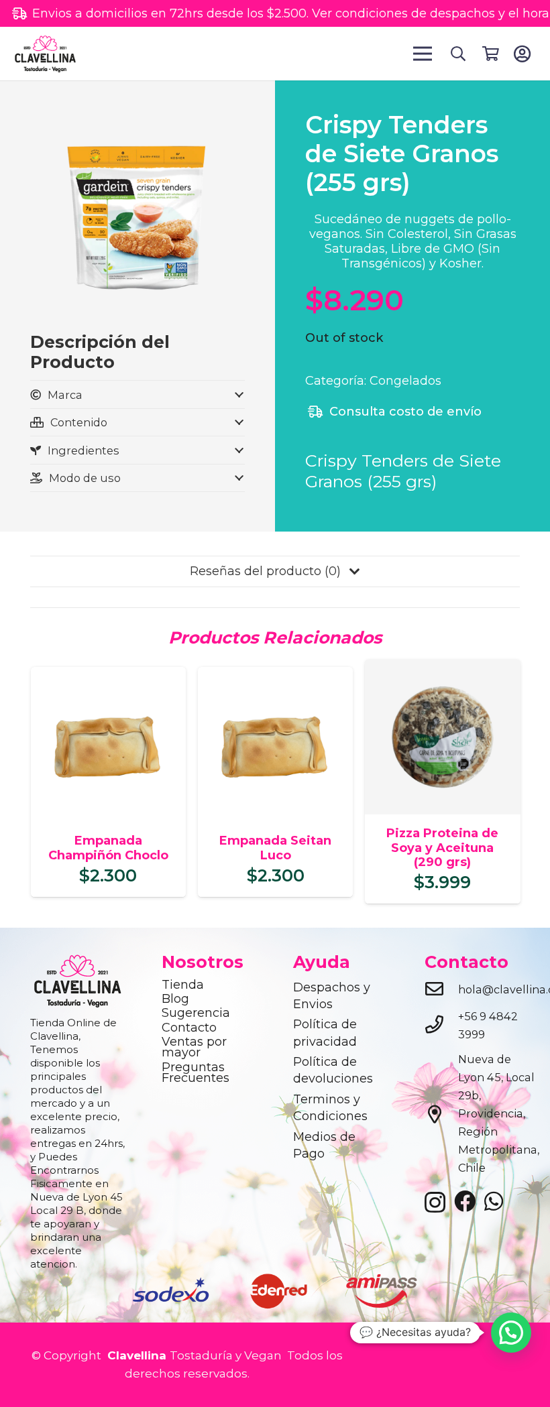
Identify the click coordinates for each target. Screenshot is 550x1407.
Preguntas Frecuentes (195, 1072)
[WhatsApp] (493, 1201)
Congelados (405, 380)
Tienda (183, 984)
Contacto (189, 1027)
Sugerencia (196, 1012)
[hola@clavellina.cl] (441, 990)
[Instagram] (435, 1202)
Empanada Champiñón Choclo (108, 848)
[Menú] (423, 53)
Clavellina (135, 1355)
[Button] (522, 53)
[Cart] (490, 53)
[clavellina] (45, 54)
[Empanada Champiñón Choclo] (108, 675)
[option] (170, 1290)
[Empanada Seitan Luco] (275, 675)
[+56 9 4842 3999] (441, 1025)
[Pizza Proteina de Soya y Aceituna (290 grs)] (442, 668)
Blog (175, 998)
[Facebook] (465, 1201)
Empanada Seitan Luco (275, 848)
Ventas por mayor (194, 1047)
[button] (457, 53)
